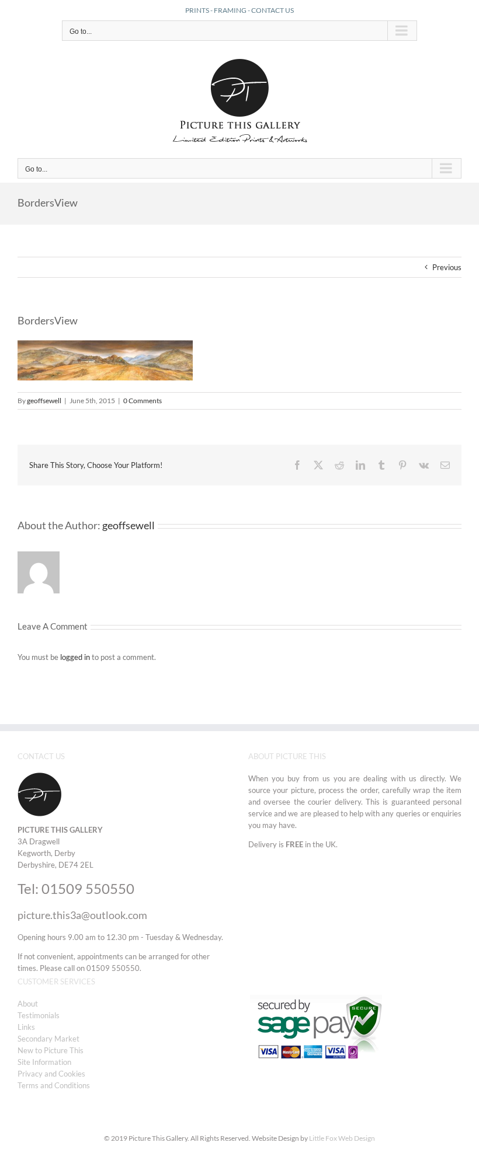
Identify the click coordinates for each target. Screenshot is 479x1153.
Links (26, 1027)
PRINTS (197, 10)
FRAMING (230, 10)
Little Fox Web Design (342, 1138)
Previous (446, 267)
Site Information (44, 1062)
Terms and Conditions (54, 1085)
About (28, 1003)
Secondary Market (48, 1038)
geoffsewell (44, 400)
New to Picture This (51, 1050)
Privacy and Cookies (51, 1073)
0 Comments (142, 400)
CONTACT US (272, 10)
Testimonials (39, 1015)
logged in (75, 657)
